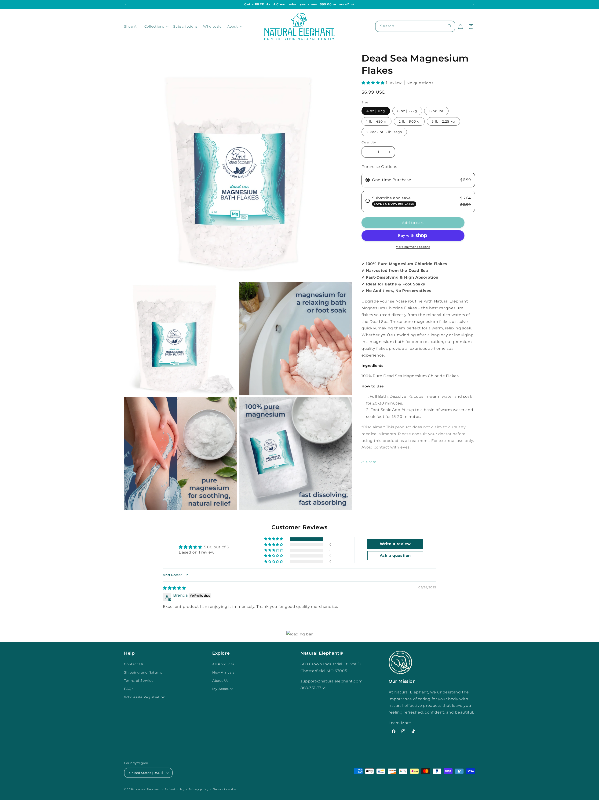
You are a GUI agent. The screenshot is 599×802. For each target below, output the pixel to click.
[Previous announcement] (126, 4)
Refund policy (174, 789)
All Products (223, 664)
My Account (222, 689)
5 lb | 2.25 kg (443, 122)
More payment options (413, 246)
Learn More (400, 723)
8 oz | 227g (407, 111)
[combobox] (415, 26)
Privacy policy (198, 789)
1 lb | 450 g (376, 122)
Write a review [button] (395, 544)
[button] (156, 26)
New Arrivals (223, 672)
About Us (220, 680)
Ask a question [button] (395, 555)
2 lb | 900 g (409, 122)
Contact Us (134, 664)
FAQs (128, 689)
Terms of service (224, 789)
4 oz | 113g (375, 111)
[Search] (450, 26)
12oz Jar (436, 111)
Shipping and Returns (143, 672)
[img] (174, 588)
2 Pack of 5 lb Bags (384, 132)
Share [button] (371, 462)
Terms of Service (138, 680)
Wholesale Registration (144, 697)
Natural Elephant (147, 789)
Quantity (369, 142)
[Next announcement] (473, 4)
